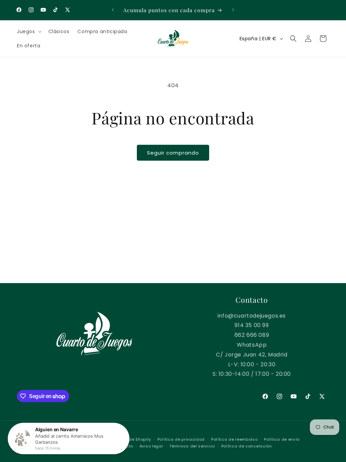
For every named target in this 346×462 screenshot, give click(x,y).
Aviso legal (151, 446)
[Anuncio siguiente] (233, 9)
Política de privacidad (181, 439)
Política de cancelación (246, 446)
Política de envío (282, 439)
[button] (28, 31)
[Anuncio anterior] (112, 9)
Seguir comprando (173, 152)
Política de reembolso (234, 439)
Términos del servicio (192, 446)
